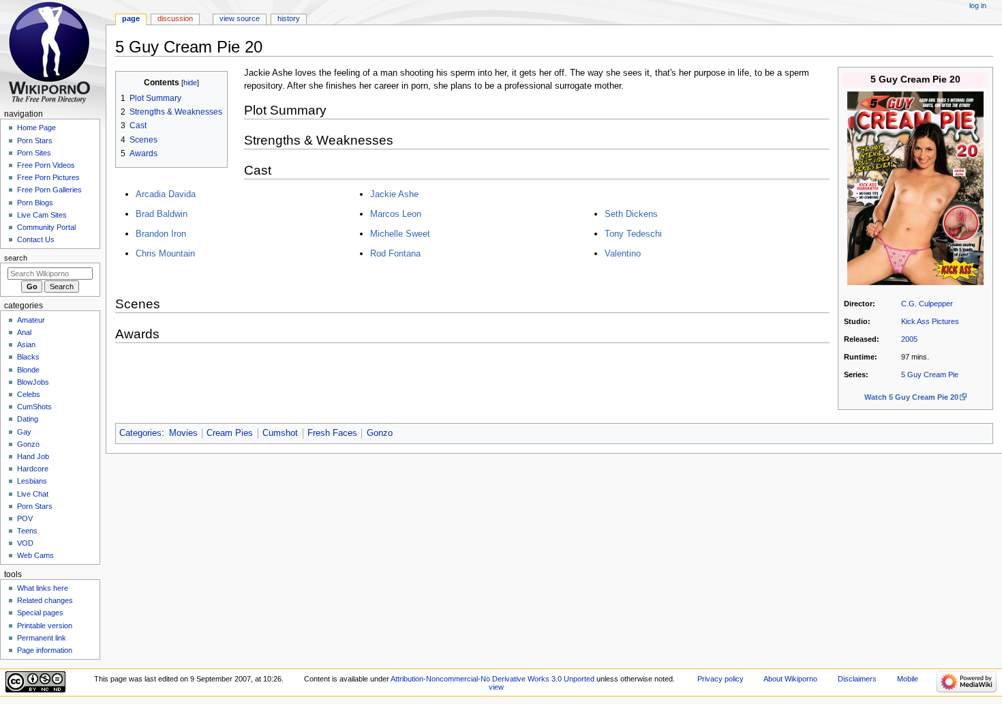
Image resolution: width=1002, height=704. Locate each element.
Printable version (44, 625)
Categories (140, 433)
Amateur (31, 320)
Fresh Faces (332, 433)
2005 (909, 339)
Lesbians (32, 481)
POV (25, 518)
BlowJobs (33, 382)
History (288, 18)
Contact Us (36, 239)
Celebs (28, 394)
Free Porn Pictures (48, 177)
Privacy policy (720, 679)
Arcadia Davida (166, 194)
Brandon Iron (161, 234)
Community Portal (46, 227)
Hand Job (33, 456)
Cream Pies (230, 433)
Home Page (36, 127)
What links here (42, 588)
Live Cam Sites (42, 215)
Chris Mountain (165, 253)
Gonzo (380, 433)
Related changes (45, 600)
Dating (27, 419)
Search (15, 258)
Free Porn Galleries (49, 190)
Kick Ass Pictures (930, 321)
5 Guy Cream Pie (929, 374)
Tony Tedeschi (633, 234)
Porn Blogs (35, 203)
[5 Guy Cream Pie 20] (915, 188)
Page (131, 18)
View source (239, 18)
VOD (25, 543)
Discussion (175, 18)
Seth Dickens (631, 214)
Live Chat (32, 494)
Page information (44, 650)
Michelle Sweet (400, 234)
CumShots (34, 406)
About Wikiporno (790, 679)
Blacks (28, 357)
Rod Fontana (395, 253)
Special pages (40, 612)
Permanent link (41, 638)
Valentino (623, 253)
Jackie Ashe (394, 194)
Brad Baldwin (161, 214)
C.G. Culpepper (927, 303)
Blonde (28, 370)
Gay (24, 432)
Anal (24, 332)
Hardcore (32, 469)
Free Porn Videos (46, 165)
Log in (977, 5)
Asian (26, 344)
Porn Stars (34, 140)
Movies (183, 433)
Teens (27, 531)
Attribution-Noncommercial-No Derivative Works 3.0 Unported (492, 679)
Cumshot (280, 433)
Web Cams (35, 555)
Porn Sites (34, 153)
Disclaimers (857, 679)
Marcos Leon (395, 214)
